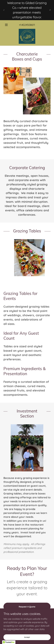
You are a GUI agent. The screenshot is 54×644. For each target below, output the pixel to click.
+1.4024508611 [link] (27, 25)
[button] (7, 25)
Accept (27, 637)
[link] (27, 36)
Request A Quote (27, 606)
